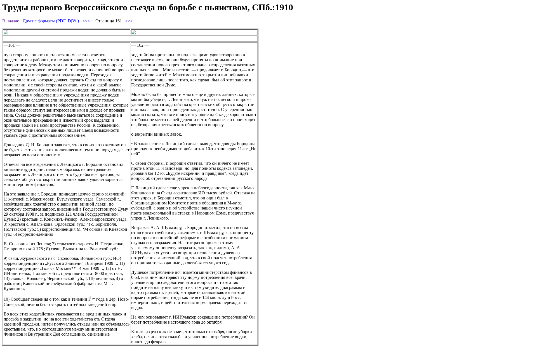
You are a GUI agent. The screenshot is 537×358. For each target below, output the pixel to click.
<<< (86, 20)
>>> (129, 20)
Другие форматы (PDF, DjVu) (51, 20)
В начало (10, 20)
